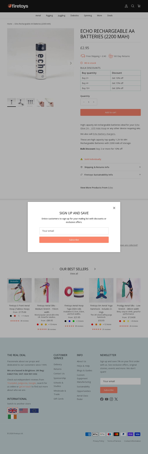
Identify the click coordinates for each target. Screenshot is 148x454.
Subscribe (74, 239)
